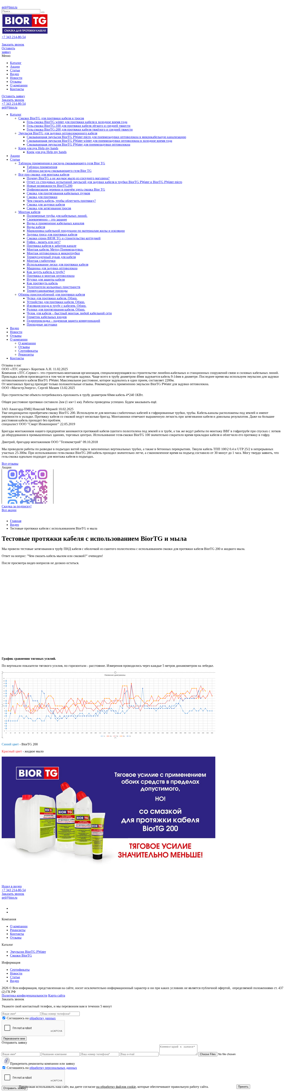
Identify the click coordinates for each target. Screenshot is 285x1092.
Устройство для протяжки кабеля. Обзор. (56, 302)
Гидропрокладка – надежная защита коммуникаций (63, 320)
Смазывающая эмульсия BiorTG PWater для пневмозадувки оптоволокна (78, 144)
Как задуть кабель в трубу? (46, 272)
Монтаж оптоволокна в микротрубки (53, 253)
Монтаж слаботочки (41, 260)
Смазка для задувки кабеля (46, 204)
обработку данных (42, 1018)
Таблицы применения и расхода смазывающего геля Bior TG (61, 163)
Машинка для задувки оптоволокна (52, 268)
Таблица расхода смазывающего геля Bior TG (59, 170)
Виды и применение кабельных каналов (55, 223)
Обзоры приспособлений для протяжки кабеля (51, 294)
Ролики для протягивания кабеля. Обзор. (56, 309)
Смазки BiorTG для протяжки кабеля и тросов (51, 118)
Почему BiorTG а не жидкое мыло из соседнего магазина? (68, 178)
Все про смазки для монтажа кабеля (43, 174)
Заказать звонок (13, 44)
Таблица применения (42, 167)
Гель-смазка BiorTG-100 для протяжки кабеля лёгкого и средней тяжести (78, 125)
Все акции (9, 510)
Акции (15, 66)
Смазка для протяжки (42, 197)
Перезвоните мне (14, 1038)
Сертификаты (28, 350)
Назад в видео (12, 886)
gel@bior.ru (9, 7)
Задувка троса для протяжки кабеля (52, 234)
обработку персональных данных (53, 1068)
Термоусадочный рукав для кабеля (51, 257)
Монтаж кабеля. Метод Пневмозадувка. (55, 249)
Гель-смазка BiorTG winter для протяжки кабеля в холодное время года (77, 122)
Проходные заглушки (42, 324)
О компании (19, 85)
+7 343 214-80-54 (14, 37)
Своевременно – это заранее (47, 219)
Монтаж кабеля (29, 212)
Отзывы (15, 81)
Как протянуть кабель (42, 283)
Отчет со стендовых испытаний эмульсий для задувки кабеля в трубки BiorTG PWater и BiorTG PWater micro (104, 182)
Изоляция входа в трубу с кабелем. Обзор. (56, 305)
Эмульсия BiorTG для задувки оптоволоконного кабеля (57, 133)
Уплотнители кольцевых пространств (53, 287)
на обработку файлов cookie (116, 1086)
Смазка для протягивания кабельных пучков (58, 193)
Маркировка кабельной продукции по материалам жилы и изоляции (76, 230)
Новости (16, 78)
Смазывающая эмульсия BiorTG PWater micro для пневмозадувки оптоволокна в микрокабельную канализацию (106, 137)
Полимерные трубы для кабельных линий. (57, 215)
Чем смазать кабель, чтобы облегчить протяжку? (61, 200)
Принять (243, 1086)
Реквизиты (26, 354)
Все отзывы (10, 463)
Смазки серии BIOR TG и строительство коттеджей (64, 238)
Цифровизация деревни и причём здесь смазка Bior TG (66, 189)
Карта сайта (56, 995)
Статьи (15, 70)
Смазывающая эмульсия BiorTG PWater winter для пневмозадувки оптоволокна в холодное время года (99, 140)
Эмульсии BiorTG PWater (28, 951)
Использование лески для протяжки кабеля (57, 264)
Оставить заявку (8, 50)
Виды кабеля (36, 227)
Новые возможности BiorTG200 (49, 185)
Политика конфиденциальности (24, 995)
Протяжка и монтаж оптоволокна (50, 275)
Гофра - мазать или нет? (44, 242)
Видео (14, 74)
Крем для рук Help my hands (38, 148)
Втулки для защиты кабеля (46, 279)
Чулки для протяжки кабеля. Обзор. (52, 298)
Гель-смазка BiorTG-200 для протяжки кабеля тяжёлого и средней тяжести (80, 129)
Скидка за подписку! (17, 506)
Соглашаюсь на (31, 1018)
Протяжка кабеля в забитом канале (51, 245)
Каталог (15, 63)
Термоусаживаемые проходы (47, 290)
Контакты (17, 89)
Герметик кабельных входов (47, 317)
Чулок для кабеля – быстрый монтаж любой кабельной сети (69, 313)
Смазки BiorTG (21, 955)
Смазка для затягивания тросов (49, 208)
